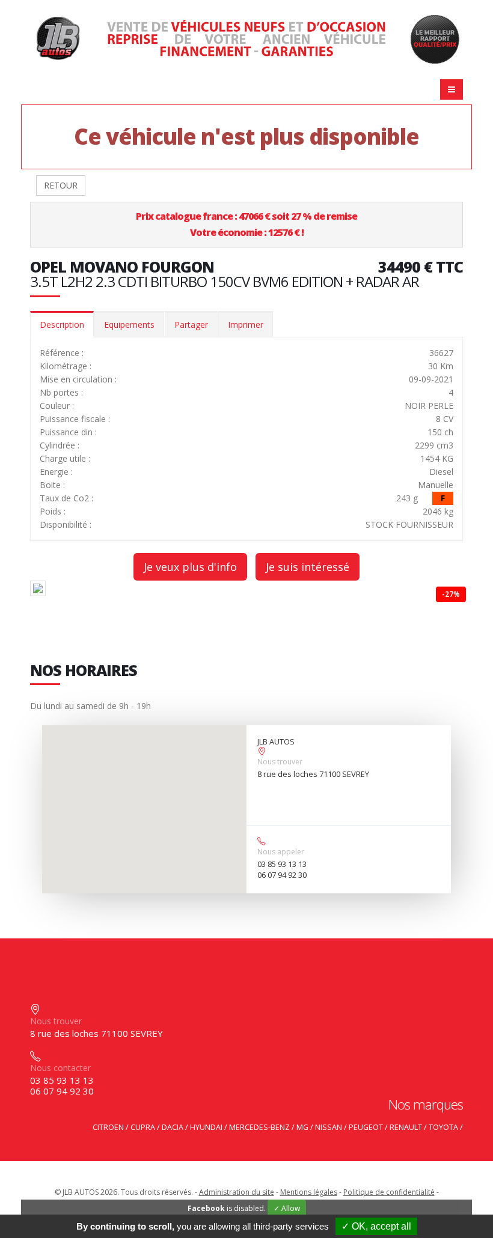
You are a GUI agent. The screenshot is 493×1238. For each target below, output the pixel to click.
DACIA (172, 1127)
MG (302, 1127)
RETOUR (61, 185)
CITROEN (108, 1127)
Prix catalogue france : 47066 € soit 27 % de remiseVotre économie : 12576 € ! (246, 224)
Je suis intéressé (307, 567)
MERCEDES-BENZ (259, 1127)
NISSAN (328, 1127)
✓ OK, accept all (376, 1226)
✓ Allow (287, 1208)
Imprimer (245, 324)
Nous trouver (279, 761)
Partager (191, 324)
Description (62, 324)
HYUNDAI (206, 1127)
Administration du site (236, 1192)
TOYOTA (443, 1127)
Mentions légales (308, 1192)
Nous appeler (280, 852)
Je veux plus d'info (190, 567)
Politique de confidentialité (389, 1192)
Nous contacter (60, 1067)
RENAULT (406, 1127)
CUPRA (142, 1127)
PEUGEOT (366, 1127)
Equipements (129, 324)
